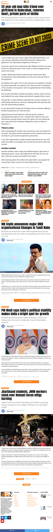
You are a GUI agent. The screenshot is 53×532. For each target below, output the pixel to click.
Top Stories (30, 497)
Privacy (16, 504)
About (15, 495)
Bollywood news (31, 505)
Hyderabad (12, 167)
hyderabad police (35, 167)
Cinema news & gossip (32, 504)
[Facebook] (2, 517)
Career (15, 498)
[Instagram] (9, 517)
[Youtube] (2, 521)
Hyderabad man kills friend (23, 167)
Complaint (16, 505)
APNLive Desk (10, 240)
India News (30, 495)
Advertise (16, 502)
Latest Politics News (32, 498)
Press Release (30, 500)
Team (15, 497)
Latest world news (31, 502)
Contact (16, 500)
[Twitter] (6, 517)
